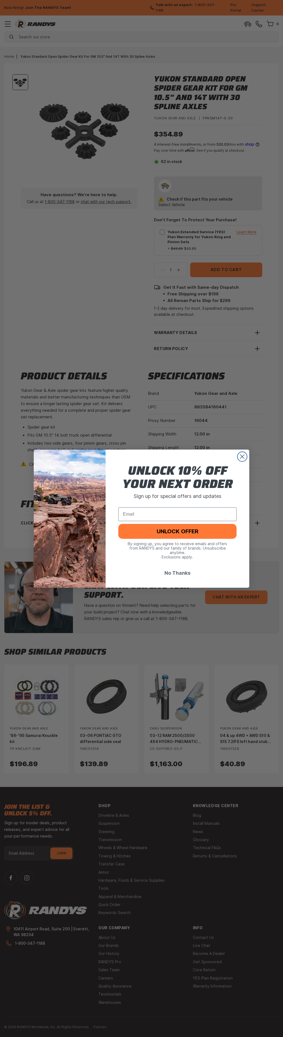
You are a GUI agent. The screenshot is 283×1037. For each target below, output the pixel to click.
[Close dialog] (242, 456)
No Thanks (177, 573)
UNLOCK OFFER (177, 531)
